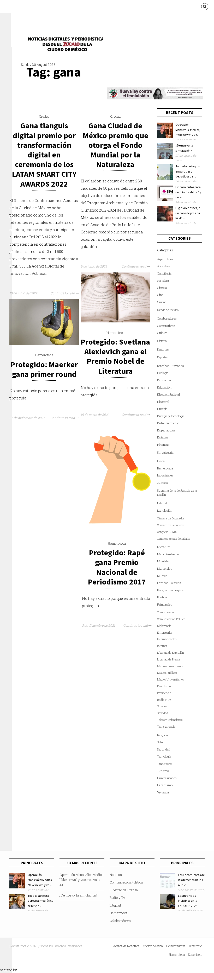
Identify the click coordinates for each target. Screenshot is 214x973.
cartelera (163, 280)
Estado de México (168, 310)
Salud (160, 742)
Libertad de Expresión (170, 652)
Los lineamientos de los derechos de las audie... (191, 880)
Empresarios (164, 632)
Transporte (164, 764)
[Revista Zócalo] (64, 45)
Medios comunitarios (170, 666)
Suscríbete (195, 954)
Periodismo (164, 686)
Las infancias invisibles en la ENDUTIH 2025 (187, 901)
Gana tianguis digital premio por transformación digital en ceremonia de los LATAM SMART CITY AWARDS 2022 (44, 154)
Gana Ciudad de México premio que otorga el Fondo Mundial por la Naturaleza (115, 144)
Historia (162, 341)
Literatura (163, 547)
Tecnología (164, 756)
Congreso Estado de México (173, 538)
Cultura (162, 333)
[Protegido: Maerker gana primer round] (44, 343)
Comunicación (166, 612)
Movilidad (163, 561)
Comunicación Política (171, 619)
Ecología (163, 373)
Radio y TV (164, 700)
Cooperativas (166, 326)
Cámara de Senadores (170, 525)
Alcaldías (163, 266)
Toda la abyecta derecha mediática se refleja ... (41, 901)
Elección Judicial (168, 394)
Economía (164, 380)
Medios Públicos (167, 673)
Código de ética (153, 946)
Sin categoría (165, 452)
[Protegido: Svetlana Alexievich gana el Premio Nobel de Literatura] (115, 321)
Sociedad (162, 713)
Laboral (162, 503)
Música (162, 576)
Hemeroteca (115, 332)
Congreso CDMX (167, 532)
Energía (162, 409)
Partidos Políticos (169, 583)
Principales (164, 604)
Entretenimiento (168, 423)
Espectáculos (166, 430)
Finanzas (163, 445)
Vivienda (163, 792)
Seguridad (163, 749)
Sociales (162, 706)
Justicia (162, 483)
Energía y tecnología (171, 416)
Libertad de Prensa (168, 659)
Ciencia (162, 288)
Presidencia (164, 693)
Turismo (163, 771)
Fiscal (161, 461)
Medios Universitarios (170, 679)
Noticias (116, 874)
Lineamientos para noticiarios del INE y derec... (188, 192)
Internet (162, 646)
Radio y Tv (117, 897)
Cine (160, 295)
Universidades (167, 778)
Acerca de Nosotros (126, 946)
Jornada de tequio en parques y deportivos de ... (187, 171)
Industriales (165, 475)
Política (162, 597)
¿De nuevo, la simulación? (79, 895)
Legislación (164, 510)
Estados (163, 437)
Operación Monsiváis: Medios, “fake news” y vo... (187, 130)
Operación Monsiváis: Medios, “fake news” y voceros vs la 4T (82, 879)
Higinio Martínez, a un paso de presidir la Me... (187, 213)
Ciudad (44, 116)
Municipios (164, 568)
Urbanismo (165, 785)
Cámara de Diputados (170, 518)
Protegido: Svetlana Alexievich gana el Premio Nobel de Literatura (115, 356)
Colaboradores (167, 318)
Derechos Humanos (170, 366)
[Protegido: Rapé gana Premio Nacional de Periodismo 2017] (116, 532)
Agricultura (165, 259)
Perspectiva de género (171, 590)
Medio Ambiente (168, 554)
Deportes (163, 349)
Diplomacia (164, 626)
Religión (162, 735)
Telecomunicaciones (169, 720)
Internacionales (166, 639)
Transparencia (166, 726)
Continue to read (63, 293)
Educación (164, 387)
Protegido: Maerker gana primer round (44, 369)
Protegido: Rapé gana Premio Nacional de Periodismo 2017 (117, 567)
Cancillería (164, 273)
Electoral (163, 402)
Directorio (195, 946)
